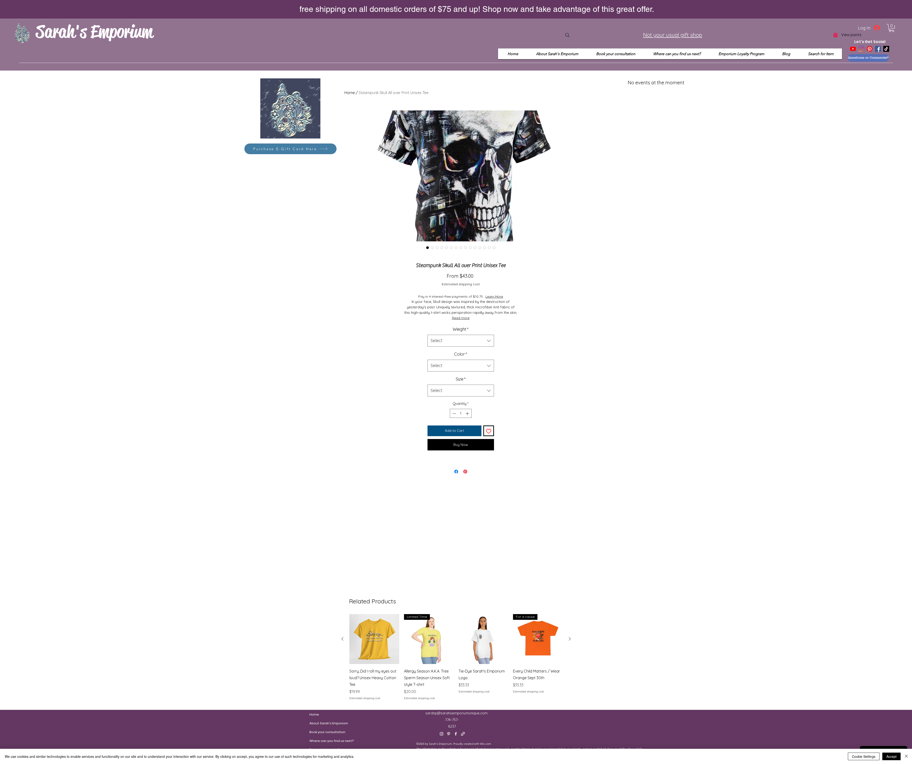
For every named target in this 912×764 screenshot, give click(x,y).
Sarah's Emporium (94, 31)
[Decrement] (454, 413)
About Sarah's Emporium (320, 723)
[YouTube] (853, 49)
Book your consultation (320, 732)
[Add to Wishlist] (488, 430)
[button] (891, 28)
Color (460, 354)
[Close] (906, 756)
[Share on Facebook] (456, 471)
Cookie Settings (863, 756)
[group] (456, 657)
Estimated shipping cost (461, 284)
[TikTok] (886, 49)
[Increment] (468, 413)
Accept (891, 756)
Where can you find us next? (320, 741)
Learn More (502, 296)
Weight (461, 329)
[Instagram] (861, 49)
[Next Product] (570, 639)
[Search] (567, 35)
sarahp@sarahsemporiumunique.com (456, 713)
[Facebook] (878, 49)
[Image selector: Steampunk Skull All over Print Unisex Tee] (427, 247)
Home (349, 92)
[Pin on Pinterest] (465, 471)
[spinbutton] (461, 413)
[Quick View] (374, 639)
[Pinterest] (870, 49)
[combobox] (461, 341)
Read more (461, 318)
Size (461, 379)
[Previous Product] (342, 639)
